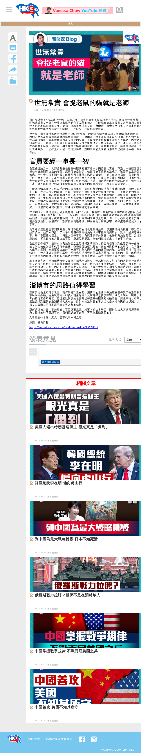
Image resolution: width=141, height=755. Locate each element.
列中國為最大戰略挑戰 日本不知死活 (66, 539)
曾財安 (61, 110)
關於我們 (34, 739)
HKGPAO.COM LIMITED (118, 749)
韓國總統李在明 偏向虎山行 (58, 483)
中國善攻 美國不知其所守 (57, 707)
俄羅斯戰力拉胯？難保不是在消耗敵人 (67, 595)
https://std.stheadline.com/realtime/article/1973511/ (63, 327)
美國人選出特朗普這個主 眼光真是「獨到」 (72, 427)
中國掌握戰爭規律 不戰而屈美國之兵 (66, 651)
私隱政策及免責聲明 (59, 739)
